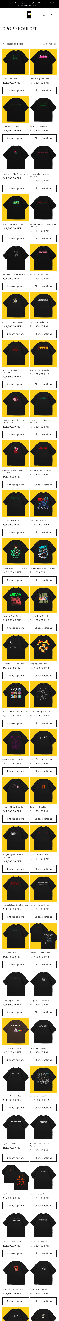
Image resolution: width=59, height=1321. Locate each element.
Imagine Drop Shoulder (40, 616)
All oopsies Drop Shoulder (13, 322)
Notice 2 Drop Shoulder (12, 1241)
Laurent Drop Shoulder (12, 1096)
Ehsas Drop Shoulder (38, 126)
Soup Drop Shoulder (10, 952)
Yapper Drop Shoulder (39, 274)
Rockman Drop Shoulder (40, 711)
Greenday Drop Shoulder (12, 616)
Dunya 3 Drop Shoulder (40, 1000)
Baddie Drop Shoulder (39, 78)
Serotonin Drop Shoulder (13, 224)
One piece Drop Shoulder (13, 759)
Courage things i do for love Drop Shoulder (14, 421)
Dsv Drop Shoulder (38, 1194)
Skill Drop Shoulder (10, 520)
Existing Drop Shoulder (39, 1289)
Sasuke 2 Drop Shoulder (40, 952)
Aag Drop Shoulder (10, 1194)
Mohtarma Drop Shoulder (40, 905)
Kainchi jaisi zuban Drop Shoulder (40, 175)
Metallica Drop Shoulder (40, 664)
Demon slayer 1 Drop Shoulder (15, 568)
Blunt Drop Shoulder (11, 126)
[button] (6, 14)
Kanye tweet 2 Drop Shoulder (14, 664)
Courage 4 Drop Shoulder (13, 807)
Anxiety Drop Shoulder (39, 322)
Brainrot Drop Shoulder (40, 370)
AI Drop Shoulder (9, 78)
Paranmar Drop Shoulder (12, 1289)
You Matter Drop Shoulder (41, 470)
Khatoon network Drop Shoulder (39, 1144)
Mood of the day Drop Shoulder (15, 711)
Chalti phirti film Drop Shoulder (15, 174)
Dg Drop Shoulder (9, 1143)
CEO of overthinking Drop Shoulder (41, 421)
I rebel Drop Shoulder (39, 854)
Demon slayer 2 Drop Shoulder (43, 568)
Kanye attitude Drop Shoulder (15, 905)
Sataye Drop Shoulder (39, 1048)
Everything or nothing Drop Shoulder (14, 855)
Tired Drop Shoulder (11, 1000)
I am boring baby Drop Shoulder (12, 371)
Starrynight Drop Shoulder (41, 1096)
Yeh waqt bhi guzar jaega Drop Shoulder (43, 225)
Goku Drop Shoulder (38, 807)
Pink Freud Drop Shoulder (13, 1048)
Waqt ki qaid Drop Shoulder (14, 274)
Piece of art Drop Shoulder (41, 759)
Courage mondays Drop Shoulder (12, 471)
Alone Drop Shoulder (38, 1241)
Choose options (15, 90)
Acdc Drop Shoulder (38, 520)
